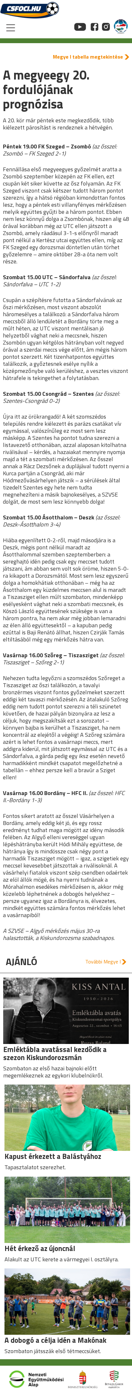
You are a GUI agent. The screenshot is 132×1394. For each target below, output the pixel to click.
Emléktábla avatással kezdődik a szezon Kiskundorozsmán (55, 1053)
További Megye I (103, 961)
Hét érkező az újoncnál (39, 1248)
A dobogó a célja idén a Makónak (55, 1340)
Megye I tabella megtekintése (88, 57)
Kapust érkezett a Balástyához (52, 1156)
